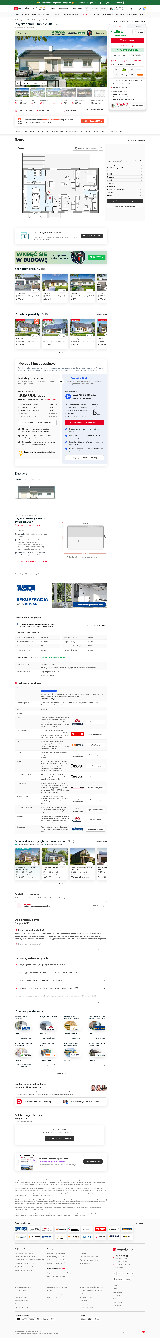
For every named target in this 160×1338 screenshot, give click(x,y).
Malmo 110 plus (26, 868)
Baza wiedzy (19, 1304)
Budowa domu (64, 9)
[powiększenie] (101, 148)
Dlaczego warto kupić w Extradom (92, 1287)
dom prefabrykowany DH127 (53, 868)
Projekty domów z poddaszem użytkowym (29, 1260)
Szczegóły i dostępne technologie (85, 458)
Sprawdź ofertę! (95, 777)
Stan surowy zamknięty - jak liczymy (37, 422)
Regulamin (83, 1301)
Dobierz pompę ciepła (96, 788)
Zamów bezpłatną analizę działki (35, 561)
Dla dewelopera (131, 14)
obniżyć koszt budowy (47, 452)
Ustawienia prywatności (88, 1307)
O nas (115, 1289)
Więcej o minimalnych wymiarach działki (83, 557)
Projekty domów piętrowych (24, 1263)
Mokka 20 (19, 339)
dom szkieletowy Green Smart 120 (82, 868)
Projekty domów (22, 20)
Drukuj (86, 625)
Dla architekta (119, 14)
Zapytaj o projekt (129, 46)
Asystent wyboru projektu (89, 1260)
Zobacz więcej (95, 766)
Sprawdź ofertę (95, 722)
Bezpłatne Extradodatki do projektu (92, 1290)
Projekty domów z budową (56, 1276)
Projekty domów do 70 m (24, 1271)
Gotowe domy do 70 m (55, 1260)
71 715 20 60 (118, 8)
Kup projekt (129, 40)
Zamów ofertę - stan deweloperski (84, 422)
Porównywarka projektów (89, 1257)
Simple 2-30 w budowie (28, 1087)
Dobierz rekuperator (95, 829)
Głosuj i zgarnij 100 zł (93, 121)
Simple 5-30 (20, 293)
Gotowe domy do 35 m (55, 1257)
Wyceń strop (95, 745)
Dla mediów (117, 1306)
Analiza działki (108, 14)
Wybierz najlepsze (95, 755)
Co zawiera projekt (21, 1294)
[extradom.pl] (24, 9)
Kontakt (141, 14)
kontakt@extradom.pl (122, 1264)
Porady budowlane (21, 1301)
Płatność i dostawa (86, 1294)
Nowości (49, 14)
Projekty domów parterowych (25, 1256)
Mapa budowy (85, 1267)
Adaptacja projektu (21, 1297)
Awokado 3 (47, 339)
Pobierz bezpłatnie (91, 236)
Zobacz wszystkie (101, 314)
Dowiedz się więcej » (48, 699)
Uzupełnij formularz (93, 1162)
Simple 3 (46, 293)
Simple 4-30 (75, 293)
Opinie (49, 1290)
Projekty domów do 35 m (24, 1267)
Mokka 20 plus (76, 339)
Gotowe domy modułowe (56, 1253)
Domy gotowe (77, 9)
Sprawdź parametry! (95, 810)
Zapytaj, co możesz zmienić (125, 206)
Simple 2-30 (31, 20)
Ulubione (83, 1253)
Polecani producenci (21, 1307)
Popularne (57, 14)
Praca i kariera (117, 1302)
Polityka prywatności (87, 1304)
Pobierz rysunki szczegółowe (126, 201)
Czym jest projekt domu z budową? (59, 1273)
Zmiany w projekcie (21, 1290)
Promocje (83, 14)
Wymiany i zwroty (86, 1297)
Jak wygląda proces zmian (136, 140)
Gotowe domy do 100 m (56, 1263)
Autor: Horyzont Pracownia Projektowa (28, 574)
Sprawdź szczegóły (95, 734)
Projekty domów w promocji (57, 1287)
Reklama (115, 1299)
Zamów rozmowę (137, 106)
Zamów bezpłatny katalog (23, 1287)
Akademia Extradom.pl (54, 1294)
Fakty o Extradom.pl (54, 1297)
